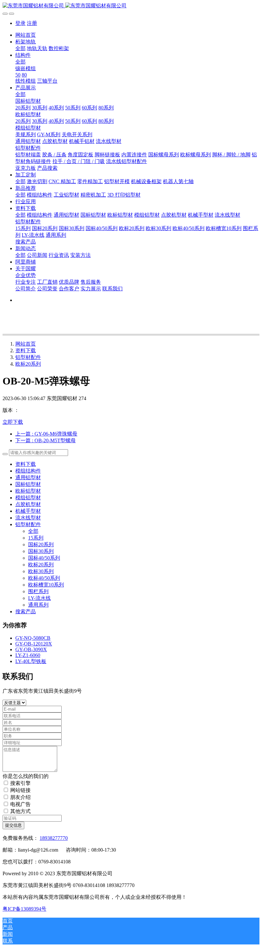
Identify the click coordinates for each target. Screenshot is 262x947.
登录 (20, 23)
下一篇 (45, 440)
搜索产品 (25, 611)
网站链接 (20, 790)
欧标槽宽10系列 (46, 584)
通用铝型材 (28, 477)
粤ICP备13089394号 (24, 909)
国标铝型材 (28, 484)
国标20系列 (41, 544)
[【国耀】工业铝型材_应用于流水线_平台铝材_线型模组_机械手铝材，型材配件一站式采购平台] (131, 6)
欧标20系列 (28, 364)
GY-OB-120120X (33, 643)
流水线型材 (28, 517)
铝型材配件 (28, 357)
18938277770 (54, 838)
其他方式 (20, 811)
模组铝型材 (28, 497)
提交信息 (13, 825)
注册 (32, 23)
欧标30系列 (41, 571)
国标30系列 (41, 551)
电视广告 (20, 804)
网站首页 (25, 35)
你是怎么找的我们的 (26, 776)
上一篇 (46, 433)
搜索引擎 (20, 783)
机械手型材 (28, 511)
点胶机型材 (28, 504)
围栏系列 (38, 591)
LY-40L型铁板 (30, 661)
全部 (20, 48)
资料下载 (25, 350)
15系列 (35, 538)
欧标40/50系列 (44, 578)
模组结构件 (28, 471)
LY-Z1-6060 (27, 655)
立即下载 (13, 422)
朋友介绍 (20, 797)
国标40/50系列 (44, 558)
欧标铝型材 (28, 491)
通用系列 (38, 605)
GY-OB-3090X (31, 649)
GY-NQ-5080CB (32, 638)
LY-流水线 (39, 598)
